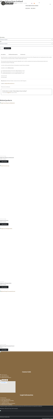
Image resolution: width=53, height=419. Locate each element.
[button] (24, 3)
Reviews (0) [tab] (22, 54)
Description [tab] (3, 54)
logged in (9, 92)
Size (1, 41)
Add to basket (7, 48)
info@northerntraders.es (9, 83)
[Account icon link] (41, 3)
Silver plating (2, 37)
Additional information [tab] (13, 54)
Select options (4, 161)
